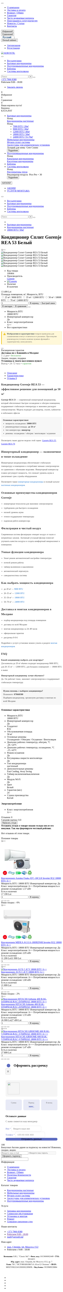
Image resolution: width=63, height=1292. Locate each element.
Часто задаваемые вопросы (20, 18)
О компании (13, 7)
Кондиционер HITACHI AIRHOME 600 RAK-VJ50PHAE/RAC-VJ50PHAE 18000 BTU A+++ (24, 1038)
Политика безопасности (19, 1175)
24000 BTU (19, 602)
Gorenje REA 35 (49, 440)
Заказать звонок (15, 87)
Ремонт (10, 1219)
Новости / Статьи (15, 23)
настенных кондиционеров (13, 485)
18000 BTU (19, 598)
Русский (7, 37)
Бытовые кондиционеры (19, 63)
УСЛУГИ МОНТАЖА (18, 191)
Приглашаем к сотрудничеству (22, 20)
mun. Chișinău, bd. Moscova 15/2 (22, 1247)
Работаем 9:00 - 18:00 (17, 1234)
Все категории (14, 60)
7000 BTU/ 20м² (21, 126)
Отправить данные (31, 1139)
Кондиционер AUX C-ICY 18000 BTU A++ (22, 972)
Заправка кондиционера (19, 1211)
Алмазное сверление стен (20, 1221)
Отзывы (12, 378)
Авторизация (13, 45)
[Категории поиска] (2, 56)
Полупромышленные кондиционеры (25, 66)
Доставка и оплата (16, 10)
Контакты (12, 26)
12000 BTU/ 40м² (21, 131)
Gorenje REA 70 (8, 444)
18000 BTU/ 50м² (21, 134)
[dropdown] (2, 3)
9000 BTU (18, 589)
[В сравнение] (8, 900)
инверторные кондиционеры (30, 482)
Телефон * (10, 1135)
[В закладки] (5, 900)
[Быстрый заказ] (2, 900)
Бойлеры (11, 68)
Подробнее (13, 150)
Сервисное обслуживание (20, 1213)
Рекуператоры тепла (17, 172)
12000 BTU (19, 593)
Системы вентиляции (18, 71)
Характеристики (15, 375)
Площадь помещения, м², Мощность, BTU (22, 294)
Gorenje (11, 278)
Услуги (4, 1206)
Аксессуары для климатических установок (28, 145)
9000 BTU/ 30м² (21, 129)
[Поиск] (34, 77)
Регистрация (13, 48)
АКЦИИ (11, 188)
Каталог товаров (9, 1185)
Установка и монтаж (17, 1216)
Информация (7, 1162)
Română (21, 37)
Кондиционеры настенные (20, 121)
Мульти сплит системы (18, 142)
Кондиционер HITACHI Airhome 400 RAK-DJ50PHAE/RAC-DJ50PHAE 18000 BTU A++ (24, 1005)
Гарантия (11, 15)
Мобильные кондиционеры (20, 139)
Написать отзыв (9, 823)
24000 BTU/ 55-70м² (23, 137)
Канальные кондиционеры (20, 158)
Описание (12, 373)
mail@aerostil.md (15, 1237)
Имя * (8, 1129)
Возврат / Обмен (15, 13)
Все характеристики (17, 327)
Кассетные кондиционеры (20, 161)
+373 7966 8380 (9, 79)
